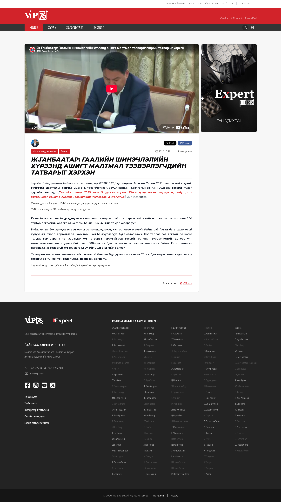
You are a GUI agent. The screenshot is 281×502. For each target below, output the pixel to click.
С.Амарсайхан (118, 357)
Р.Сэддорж (209, 427)
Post (171, 143)
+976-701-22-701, (38, 367)
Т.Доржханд (150, 474)
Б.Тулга (207, 438)
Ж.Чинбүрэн (240, 380)
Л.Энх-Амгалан (242, 397)
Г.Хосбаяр (239, 345)
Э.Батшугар (149, 333)
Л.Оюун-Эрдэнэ (211, 368)
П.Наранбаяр (177, 468)
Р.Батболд (117, 433)
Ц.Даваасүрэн (150, 462)
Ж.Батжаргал (118, 438)
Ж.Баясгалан (150, 351)
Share (186, 143)
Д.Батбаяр (117, 427)
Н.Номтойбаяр (211, 339)
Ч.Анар (115, 368)
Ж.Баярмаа (149, 345)
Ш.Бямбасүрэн (150, 386)
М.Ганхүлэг (149, 456)
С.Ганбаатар (149, 403)
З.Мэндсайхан (178, 450)
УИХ (191, 3)
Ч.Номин (208, 327)
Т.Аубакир (117, 380)
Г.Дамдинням (150, 468)
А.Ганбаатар (149, 415)
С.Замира (175, 357)
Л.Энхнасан (240, 415)
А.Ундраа (208, 462)
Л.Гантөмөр (149, 444)
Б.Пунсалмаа (210, 374)
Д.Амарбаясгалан (120, 351)
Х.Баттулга (117, 468)
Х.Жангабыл (177, 339)
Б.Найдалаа (177, 456)
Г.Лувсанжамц (178, 392)
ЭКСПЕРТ (99, 27)
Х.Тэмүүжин (209, 450)
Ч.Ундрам (208, 468)
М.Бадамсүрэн (119, 397)
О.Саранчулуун (211, 409)
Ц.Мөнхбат (176, 415)
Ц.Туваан (208, 433)
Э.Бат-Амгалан (119, 403)
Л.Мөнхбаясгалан (179, 421)
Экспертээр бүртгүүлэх (37, 410)
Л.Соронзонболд (212, 421)
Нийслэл (228, 3)
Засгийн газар (208, 3)
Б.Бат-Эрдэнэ (118, 415)
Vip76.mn (186, 283)
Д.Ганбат (148, 427)
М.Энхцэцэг (240, 433)
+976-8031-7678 (55, 367)
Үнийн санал (31, 403)
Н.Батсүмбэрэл (119, 462)
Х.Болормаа (149, 362)
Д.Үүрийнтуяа (241, 339)
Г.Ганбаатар (149, 421)
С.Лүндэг (175, 397)
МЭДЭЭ (34, 27)
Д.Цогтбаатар (241, 357)
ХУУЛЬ (52, 27)
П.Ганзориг (149, 433)
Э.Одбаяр (208, 345)
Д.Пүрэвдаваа (210, 380)
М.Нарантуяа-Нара (180, 474)
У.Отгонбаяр (210, 357)
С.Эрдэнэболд (241, 444)
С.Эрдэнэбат (241, 438)
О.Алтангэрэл (118, 333)
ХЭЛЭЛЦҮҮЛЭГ (74, 27)
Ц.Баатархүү (118, 392)
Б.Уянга (238, 327)
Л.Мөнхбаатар (178, 409)
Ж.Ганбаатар (150, 409)
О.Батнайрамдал (120, 450)
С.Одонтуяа (209, 351)
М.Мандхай (176, 403)
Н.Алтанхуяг (118, 339)
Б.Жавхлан (176, 333)
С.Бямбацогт (150, 392)
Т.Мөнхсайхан (178, 427)
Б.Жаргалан (176, 345)
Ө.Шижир (239, 392)
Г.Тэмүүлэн (209, 456)
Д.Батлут (116, 444)
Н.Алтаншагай (119, 345)
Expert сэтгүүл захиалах (37, 423)
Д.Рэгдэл (208, 392)
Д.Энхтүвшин (241, 427)
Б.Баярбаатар (150, 339)
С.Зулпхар (176, 374)
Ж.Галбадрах (150, 397)
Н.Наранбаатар (178, 462)
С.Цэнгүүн (239, 374)
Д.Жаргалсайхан (179, 351)
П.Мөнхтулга (177, 438)
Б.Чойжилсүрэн (242, 386)
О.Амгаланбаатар (120, 362)
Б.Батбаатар (118, 421)
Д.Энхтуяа (240, 421)
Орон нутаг (247, 3)
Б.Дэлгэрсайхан (178, 327)
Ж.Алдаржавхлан (120, 327)
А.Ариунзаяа (118, 374)
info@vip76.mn (37, 373)
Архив (174, 495)
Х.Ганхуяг (148, 450)
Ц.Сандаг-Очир (211, 403)
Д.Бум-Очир (149, 380)
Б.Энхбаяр (240, 409)
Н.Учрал (207, 474)
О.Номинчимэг (210, 333)
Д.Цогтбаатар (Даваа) (246, 362)
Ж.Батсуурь (117, 456)
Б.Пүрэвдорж (210, 386)
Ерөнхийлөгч (175, 3)
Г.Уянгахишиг (241, 333)
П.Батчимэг (149, 327)
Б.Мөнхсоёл (177, 433)
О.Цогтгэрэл (240, 368)
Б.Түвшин (208, 444)
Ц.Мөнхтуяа (177, 444)
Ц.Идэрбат (176, 380)
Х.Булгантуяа (150, 374)
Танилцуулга (31, 397)
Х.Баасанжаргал (119, 386)
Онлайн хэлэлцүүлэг (35, 416)
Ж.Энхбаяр (240, 403)
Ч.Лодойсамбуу (178, 386)
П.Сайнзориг (209, 397)
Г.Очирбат (209, 362)
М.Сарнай (208, 415)
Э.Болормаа (149, 368)
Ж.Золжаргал (177, 368)
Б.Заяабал (176, 362)
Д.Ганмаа (148, 438)
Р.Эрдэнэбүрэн (242, 450)
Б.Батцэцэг (117, 474)
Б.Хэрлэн (239, 351)
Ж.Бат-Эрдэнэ (119, 409)
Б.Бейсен (148, 357)
